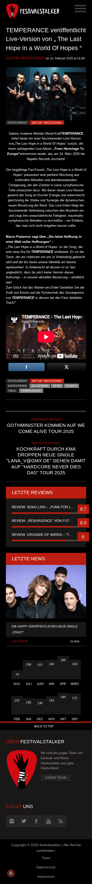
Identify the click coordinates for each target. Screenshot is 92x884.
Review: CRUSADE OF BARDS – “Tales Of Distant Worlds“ (46, 535)
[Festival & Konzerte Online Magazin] (26, 11)
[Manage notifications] (11, 873)
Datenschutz (46, 867)
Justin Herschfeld (25, 58)
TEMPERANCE (31, 390)
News (57, 385)
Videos (71, 385)
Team (46, 858)
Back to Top (43, 726)
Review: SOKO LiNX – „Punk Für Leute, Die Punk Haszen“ (46, 507)
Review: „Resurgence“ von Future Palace (46, 521)
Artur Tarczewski (47, 122)
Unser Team (55, 777)
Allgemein (40, 385)
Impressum (46, 876)
